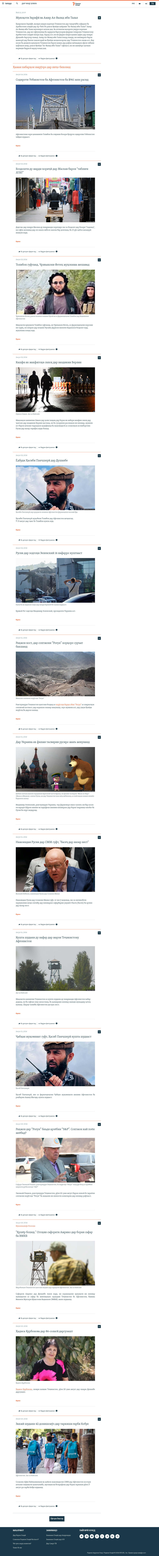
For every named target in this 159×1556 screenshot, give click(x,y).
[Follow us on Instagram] (97, 1536)
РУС (133, 4)
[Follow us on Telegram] (107, 1536)
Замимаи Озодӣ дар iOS (55, 1540)
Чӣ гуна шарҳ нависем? (22, 1544)
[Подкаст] (117, 1536)
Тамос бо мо (17, 1548)
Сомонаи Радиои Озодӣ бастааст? (26, 1540)
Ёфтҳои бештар (57, 1519)
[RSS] (112, 1536)
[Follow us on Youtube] (92, 1536)
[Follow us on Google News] (82, 1536)
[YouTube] (140, 3)
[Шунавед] (146, 3)
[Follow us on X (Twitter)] (102, 1536)
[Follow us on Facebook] (87, 1536)
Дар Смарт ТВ (51, 1544)
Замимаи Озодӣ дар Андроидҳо (58, 1535)
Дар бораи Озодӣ (19, 1535)
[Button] (27, 58)
